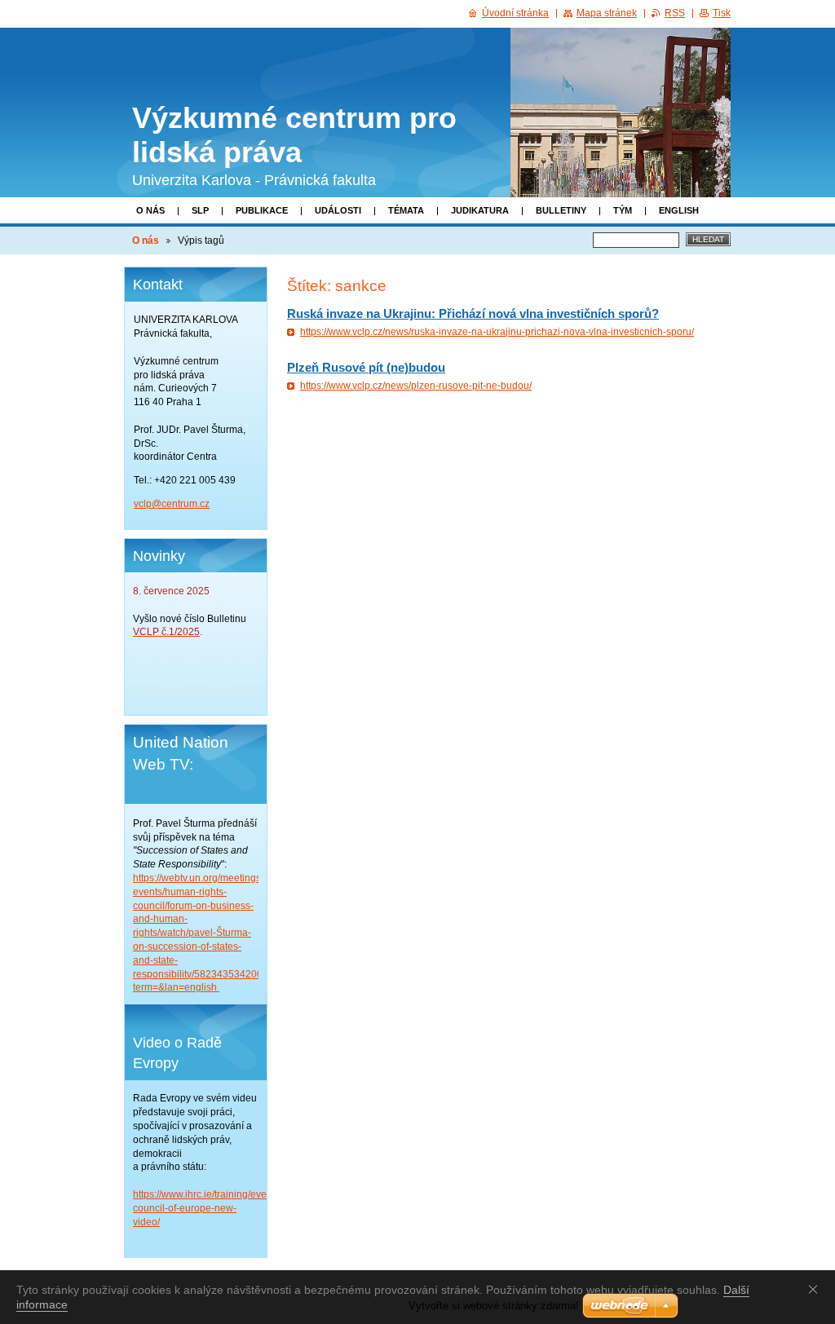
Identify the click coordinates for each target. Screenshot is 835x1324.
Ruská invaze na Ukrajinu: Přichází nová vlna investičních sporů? (473, 313)
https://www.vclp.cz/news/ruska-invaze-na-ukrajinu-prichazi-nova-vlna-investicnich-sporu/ (497, 332)
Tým (622, 210)
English (679, 210)
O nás (150, 210)
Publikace (262, 210)
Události (338, 210)
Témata (406, 210)
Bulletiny (561, 210)
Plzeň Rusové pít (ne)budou (366, 367)
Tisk (722, 13)
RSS (675, 13)
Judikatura (480, 210)
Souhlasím (816, 1289)
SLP (200, 210)
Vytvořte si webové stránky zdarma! (494, 1306)
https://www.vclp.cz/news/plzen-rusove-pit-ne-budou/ (416, 385)
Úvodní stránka (515, 13)
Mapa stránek (607, 13)
